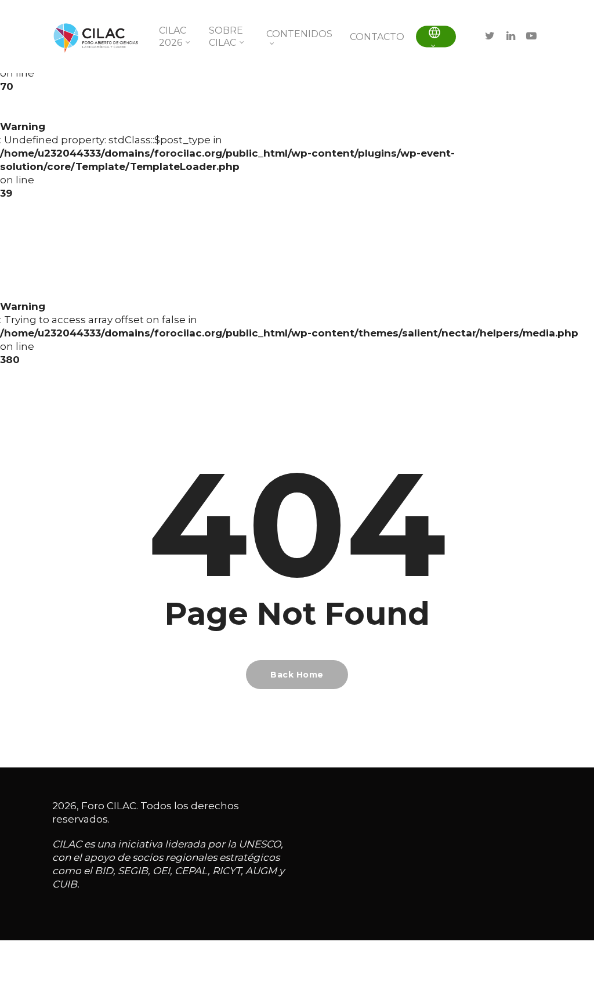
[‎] (436, 37)
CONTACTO (377, 36)
